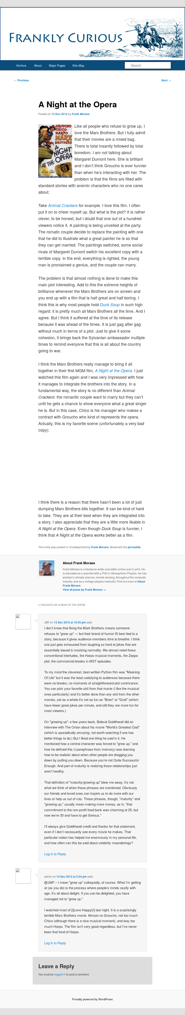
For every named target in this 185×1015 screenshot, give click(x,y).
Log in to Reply (55, 853)
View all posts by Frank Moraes (84, 589)
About (38, 65)
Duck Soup (110, 304)
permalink (134, 547)
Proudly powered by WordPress (92, 999)
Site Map (78, 65)
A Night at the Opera (113, 370)
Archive (21, 65)
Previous (21, 80)
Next (166, 80)
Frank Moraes (81, 114)
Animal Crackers (63, 205)
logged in (60, 974)
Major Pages (57, 65)
